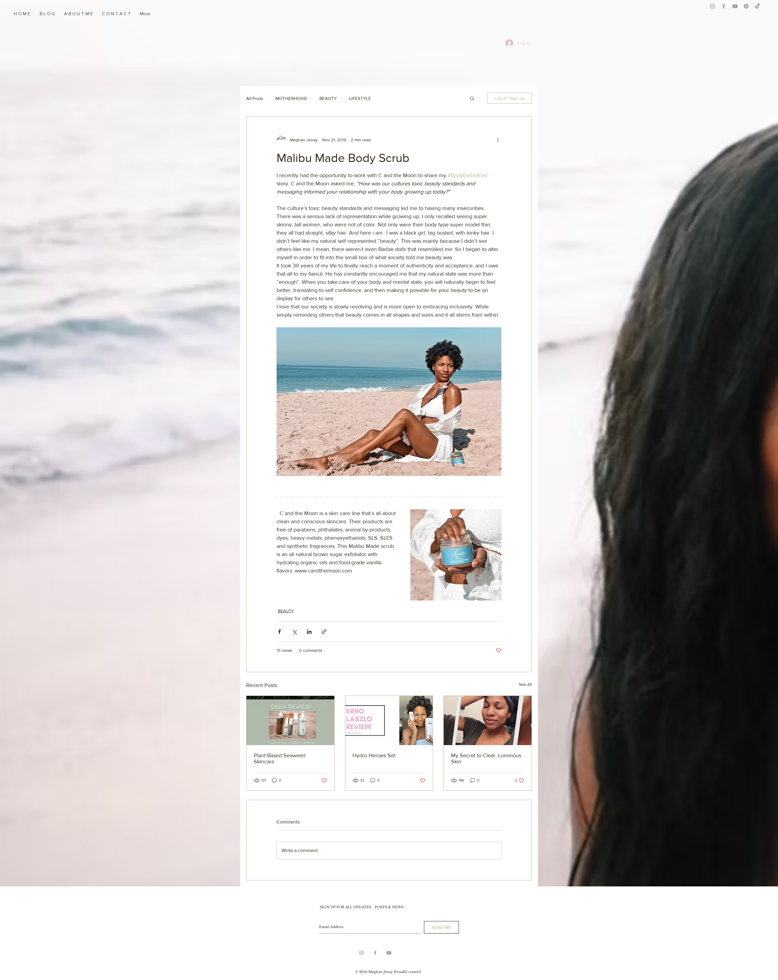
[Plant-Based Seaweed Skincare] (290, 720)
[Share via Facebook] (279, 631)
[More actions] (497, 139)
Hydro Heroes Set (374, 755)
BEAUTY (328, 98)
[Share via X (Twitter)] (294, 631)
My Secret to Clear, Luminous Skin (486, 758)
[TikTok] (757, 6)
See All (525, 684)
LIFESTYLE (360, 98)
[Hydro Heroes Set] (389, 720)
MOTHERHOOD (291, 98)
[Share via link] (324, 631)
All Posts (254, 98)
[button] (472, 98)
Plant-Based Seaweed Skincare (279, 758)
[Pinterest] (746, 6)
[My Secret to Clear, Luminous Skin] (488, 720)
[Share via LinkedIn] (309, 631)
